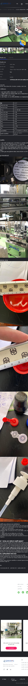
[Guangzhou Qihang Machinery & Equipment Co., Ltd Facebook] (4, 669)
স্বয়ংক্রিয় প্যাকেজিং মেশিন (21, 568)
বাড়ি (17, 3)
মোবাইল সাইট (14, 680)
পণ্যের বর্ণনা (11, 58)
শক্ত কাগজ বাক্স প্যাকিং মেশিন (4, 568)
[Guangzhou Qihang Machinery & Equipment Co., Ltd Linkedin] (10, 669)
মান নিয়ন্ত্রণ (4, 679)
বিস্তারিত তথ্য (3, 58)
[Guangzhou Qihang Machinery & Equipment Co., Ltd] (20, 592)
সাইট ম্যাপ (13, 679)
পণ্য (21, 3)
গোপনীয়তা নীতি (22, 679)
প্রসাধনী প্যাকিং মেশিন (13, 568)
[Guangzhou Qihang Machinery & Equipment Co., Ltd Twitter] (7, 669)
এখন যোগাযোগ (11, 648)
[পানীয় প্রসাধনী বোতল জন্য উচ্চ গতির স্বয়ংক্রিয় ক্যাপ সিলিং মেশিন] (11, 630)
